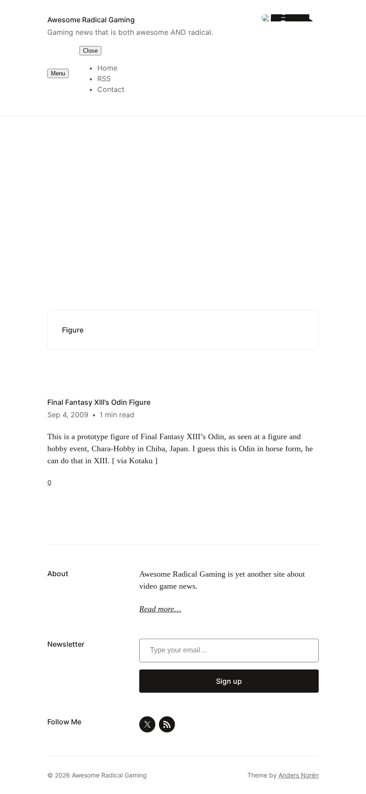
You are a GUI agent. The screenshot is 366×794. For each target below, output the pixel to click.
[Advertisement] (183, 189)
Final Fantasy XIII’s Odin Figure (98, 402)
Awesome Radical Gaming (91, 19)
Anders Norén (299, 775)
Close (90, 50)
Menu (58, 73)
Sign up (229, 681)
